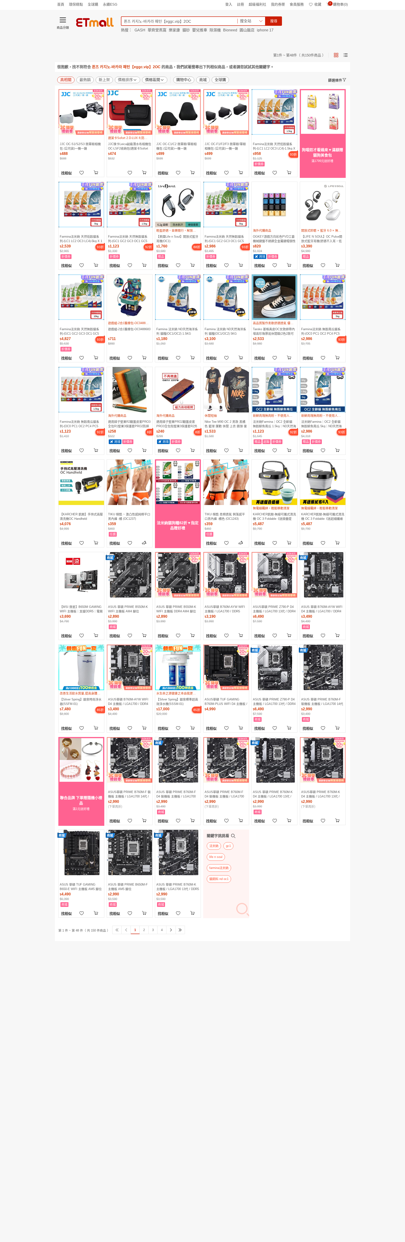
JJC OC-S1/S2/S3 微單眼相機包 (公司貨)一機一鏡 (80, 146)
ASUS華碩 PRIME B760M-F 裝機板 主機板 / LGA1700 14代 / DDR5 (129, 794)
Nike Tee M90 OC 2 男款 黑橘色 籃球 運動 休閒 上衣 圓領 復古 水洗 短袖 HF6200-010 (226, 424)
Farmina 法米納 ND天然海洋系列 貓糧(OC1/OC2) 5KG (225, 331)
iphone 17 (265, 30)
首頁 (60, 4)
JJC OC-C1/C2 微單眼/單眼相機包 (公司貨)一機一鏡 (176, 146)
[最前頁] (117, 930)
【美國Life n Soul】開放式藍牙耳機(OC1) (177, 239)
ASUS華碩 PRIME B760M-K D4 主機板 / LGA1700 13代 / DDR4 (320, 794)
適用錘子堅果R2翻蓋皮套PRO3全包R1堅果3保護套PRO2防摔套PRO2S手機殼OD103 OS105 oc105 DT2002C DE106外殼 (129, 424)
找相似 (66, 173)
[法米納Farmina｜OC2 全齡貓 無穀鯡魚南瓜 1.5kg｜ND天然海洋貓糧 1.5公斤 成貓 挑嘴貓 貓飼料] (274, 389)
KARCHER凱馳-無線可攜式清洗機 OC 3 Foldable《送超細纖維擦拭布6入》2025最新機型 (322, 516)
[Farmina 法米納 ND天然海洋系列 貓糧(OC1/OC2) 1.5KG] (178, 297)
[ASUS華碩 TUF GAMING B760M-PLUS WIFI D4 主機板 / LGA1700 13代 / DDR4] (226, 667)
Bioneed (230, 30)
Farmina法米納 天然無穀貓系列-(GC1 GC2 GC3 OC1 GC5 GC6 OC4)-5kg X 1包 (224, 239)
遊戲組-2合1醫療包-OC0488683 (129, 329)
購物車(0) (339, 4)
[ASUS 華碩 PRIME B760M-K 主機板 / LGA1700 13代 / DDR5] (178, 852)
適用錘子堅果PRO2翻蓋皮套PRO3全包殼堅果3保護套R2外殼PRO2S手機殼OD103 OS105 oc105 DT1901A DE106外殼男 (177, 424)
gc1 (228, 846)
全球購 (93, 4)
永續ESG (110, 4)
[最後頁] (180, 930)
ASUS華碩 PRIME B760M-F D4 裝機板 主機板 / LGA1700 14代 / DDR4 (224, 794)
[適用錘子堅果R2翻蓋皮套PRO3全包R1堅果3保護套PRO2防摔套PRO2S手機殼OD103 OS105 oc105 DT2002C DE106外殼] (129, 389)
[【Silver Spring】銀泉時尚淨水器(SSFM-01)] (81, 667)
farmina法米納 (219, 868)
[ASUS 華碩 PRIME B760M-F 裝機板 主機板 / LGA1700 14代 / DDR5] (322, 667)
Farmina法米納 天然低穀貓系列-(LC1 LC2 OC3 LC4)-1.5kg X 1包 (274, 146)
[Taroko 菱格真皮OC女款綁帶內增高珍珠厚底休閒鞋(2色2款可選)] (274, 297)
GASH (140, 30)
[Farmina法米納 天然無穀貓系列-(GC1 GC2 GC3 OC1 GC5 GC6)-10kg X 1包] (81, 297)
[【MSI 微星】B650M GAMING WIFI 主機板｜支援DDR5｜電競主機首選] (81, 575)
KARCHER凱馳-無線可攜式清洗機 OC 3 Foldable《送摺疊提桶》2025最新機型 (274, 516)
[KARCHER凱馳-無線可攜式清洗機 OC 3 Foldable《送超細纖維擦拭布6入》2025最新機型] (322, 482)
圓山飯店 (247, 30)
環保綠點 (76, 4)
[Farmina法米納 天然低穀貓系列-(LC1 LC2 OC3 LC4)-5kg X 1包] (81, 204)
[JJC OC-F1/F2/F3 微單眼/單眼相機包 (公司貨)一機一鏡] (226, 112)
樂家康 (174, 30)
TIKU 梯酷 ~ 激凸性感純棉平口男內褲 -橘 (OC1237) (129, 516)
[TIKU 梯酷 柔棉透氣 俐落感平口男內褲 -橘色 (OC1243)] (226, 482)
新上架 (104, 80)
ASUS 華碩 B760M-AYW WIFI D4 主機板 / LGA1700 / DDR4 (321, 609)
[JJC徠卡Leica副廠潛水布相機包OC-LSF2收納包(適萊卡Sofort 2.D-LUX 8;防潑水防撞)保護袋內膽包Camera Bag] (129, 112)
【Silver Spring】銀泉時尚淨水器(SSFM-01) (80, 701)
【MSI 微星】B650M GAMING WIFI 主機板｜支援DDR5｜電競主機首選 (81, 609)
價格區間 (152, 80)
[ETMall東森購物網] (95, 22)
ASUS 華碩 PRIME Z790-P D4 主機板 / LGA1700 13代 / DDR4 (274, 701)
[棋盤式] (336, 55)
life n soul (215, 857)
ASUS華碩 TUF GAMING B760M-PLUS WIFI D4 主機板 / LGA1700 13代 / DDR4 (226, 701)
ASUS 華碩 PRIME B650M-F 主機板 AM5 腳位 (128, 886)
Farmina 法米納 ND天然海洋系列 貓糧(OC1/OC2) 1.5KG (177, 331)
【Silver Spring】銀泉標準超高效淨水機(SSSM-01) (177, 701)
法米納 (213, 846)
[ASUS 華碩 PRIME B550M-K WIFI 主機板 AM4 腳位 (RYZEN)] (129, 575)
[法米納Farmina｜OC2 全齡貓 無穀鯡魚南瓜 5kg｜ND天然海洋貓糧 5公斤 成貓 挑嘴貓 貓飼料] (322, 389)
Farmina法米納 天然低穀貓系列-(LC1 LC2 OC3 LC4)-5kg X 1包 (81, 239)
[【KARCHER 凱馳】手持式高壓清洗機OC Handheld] (81, 482)
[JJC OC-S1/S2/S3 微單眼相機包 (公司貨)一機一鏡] (81, 112)
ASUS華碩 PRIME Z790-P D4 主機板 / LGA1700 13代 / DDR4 (274, 609)
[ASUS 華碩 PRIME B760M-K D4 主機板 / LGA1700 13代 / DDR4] (274, 760)
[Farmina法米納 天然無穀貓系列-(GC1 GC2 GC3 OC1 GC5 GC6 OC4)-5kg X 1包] (226, 204)
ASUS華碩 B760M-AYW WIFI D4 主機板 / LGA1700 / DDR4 (128, 701)
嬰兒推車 (199, 30)
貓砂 (186, 30)
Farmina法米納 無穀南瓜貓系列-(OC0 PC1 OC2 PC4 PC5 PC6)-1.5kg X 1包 (79, 424)
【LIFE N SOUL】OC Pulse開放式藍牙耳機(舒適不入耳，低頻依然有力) (321, 239)
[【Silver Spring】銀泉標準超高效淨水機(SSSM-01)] (178, 667)
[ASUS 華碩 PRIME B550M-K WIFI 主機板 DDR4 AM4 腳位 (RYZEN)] (178, 575)
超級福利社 (257, 4)
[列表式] (345, 55)
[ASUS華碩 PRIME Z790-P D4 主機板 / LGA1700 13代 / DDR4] (274, 575)
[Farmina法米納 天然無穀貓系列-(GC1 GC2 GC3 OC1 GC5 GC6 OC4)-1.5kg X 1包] (129, 204)
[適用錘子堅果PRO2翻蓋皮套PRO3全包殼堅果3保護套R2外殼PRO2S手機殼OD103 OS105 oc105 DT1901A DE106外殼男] (178, 389)
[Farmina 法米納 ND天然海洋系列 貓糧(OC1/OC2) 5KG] (226, 297)
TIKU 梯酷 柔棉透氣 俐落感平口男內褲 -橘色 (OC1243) (225, 516)
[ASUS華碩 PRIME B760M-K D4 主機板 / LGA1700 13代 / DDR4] (322, 760)
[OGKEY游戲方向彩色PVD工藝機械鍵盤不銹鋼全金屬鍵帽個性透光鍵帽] (274, 204)
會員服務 (297, 4)
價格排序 (125, 80)
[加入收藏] (81, 172)
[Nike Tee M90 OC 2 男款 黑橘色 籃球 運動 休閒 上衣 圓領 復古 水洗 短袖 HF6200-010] (226, 389)
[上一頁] (126, 930)
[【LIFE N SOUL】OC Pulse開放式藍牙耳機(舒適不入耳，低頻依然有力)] (322, 204)
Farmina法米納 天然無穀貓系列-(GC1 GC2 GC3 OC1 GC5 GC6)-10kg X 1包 (79, 331)
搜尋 (273, 21)
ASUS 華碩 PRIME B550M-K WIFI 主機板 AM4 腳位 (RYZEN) (128, 609)
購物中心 (183, 80)
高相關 (65, 80)
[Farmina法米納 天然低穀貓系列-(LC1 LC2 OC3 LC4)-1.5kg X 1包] (274, 112)
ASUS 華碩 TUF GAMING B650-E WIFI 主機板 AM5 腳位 (81, 886)
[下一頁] (171, 930)
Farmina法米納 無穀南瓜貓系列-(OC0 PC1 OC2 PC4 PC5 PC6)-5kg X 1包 (321, 331)
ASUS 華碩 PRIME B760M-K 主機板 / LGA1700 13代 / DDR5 (177, 886)
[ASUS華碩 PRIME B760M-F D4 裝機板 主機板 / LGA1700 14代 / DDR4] (226, 760)
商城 (203, 80)
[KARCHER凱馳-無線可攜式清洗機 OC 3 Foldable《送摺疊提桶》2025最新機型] (274, 482)
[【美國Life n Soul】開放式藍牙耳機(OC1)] (178, 204)
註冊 (240, 4)
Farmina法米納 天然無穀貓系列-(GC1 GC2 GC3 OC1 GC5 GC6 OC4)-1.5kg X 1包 (127, 239)
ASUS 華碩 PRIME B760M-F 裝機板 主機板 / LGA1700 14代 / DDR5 (322, 701)
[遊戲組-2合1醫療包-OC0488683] (129, 297)
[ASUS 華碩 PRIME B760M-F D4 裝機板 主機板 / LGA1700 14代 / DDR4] (178, 760)
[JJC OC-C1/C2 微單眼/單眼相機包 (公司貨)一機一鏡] (178, 112)
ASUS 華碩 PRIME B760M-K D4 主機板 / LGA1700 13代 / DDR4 (273, 794)
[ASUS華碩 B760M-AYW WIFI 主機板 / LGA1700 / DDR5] (226, 575)
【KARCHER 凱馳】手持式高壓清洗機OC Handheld (81, 516)
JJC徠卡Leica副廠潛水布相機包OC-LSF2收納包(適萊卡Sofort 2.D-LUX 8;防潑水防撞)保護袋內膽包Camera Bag (129, 146)
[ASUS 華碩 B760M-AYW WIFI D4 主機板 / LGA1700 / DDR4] (322, 575)
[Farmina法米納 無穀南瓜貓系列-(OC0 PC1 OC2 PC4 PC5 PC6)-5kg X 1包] (322, 297)
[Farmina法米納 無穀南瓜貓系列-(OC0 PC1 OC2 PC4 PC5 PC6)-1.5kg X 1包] (81, 389)
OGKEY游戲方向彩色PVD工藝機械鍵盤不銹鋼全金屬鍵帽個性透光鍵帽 (274, 239)
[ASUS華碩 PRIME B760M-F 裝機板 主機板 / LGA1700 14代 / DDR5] (129, 760)
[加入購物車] (96, 172)
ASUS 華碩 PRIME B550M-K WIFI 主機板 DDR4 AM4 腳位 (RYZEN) (176, 609)
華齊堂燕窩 (157, 30)
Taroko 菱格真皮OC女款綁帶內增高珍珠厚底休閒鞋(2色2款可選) (274, 331)
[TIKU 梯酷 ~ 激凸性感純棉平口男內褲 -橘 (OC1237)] (129, 482)
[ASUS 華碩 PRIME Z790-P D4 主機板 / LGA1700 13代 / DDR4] (274, 667)
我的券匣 (278, 4)
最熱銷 (85, 80)
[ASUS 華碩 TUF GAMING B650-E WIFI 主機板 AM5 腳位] (81, 852)
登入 (228, 4)
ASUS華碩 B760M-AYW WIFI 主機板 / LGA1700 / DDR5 (225, 609)
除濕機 (215, 30)
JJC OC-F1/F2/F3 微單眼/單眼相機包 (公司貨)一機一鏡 (225, 146)
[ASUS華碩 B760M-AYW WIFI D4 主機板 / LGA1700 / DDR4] (129, 667)
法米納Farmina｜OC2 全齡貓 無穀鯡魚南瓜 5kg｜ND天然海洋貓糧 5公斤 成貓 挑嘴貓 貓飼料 (322, 424)
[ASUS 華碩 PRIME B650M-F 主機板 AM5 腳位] (129, 852)
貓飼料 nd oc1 (219, 879)
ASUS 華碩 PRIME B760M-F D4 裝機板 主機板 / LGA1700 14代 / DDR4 (176, 794)
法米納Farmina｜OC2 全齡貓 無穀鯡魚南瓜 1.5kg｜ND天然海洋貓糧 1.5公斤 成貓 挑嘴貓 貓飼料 (274, 424)
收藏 (317, 4)
